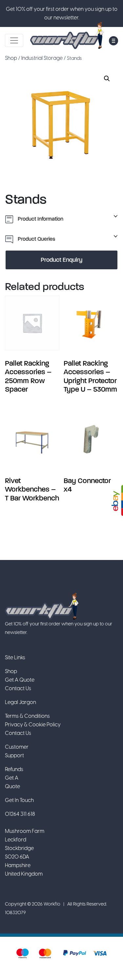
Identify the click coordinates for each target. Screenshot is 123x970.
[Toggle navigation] (14, 40)
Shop (11, 58)
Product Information (39, 219)
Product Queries (35, 239)
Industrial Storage (42, 58)
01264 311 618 (20, 814)
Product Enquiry (61, 259)
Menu (113, 40)
